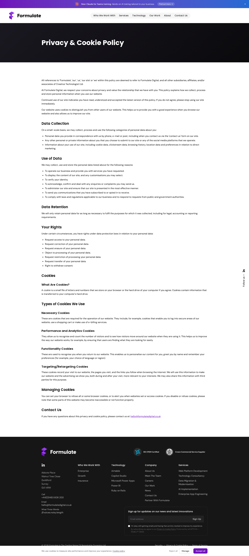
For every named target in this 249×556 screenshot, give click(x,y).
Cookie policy (119, 551)
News (148, 490)
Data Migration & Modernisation (187, 482)
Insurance (83, 480)
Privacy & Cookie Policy (166, 529)
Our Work (154, 15)
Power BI (115, 485)
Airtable (115, 470)
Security (159, 545)
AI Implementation (188, 489)
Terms (141, 531)
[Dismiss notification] (245, 4)
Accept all (200, 551)
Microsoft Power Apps (123, 480)
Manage (185, 551)
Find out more (165, 4)
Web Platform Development (193, 470)
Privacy (134, 531)
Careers (149, 480)
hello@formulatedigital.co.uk (146, 416)
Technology (139, 15)
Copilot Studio (118, 475)
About (167, 15)
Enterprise (83, 470)
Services (124, 15)
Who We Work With (104, 15)
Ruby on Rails (118, 490)
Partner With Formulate (157, 500)
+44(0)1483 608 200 (53, 497)
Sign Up (197, 518)
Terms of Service (199, 545)
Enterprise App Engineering (193, 494)
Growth (82, 475)
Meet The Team (153, 475)
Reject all (173, 551)
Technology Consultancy (191, 475)
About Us (150, 470)
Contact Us (181, 15)
